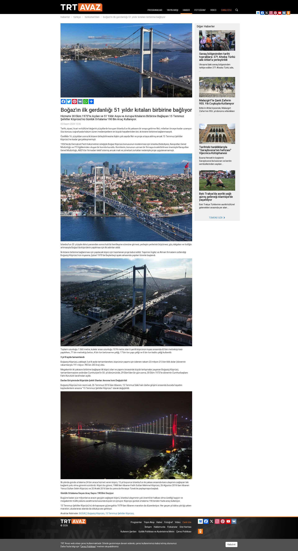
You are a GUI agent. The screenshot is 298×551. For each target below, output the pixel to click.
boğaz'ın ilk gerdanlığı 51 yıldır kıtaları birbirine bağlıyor (134, 17)
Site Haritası (185, 527)
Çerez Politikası (183, 531)
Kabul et (231, 544)
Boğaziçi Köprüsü (96, 513)
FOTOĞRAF (200, 10)
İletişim (148, 527)
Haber (159, 522)
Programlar (136, 522)
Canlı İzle (187, 522)
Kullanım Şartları (128, 531)
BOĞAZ (83, 513)
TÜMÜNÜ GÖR (216, 217)
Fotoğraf (168, 522)
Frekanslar (172, 527)
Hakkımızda (159, 527)
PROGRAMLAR (155, 10)
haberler (65, 17)
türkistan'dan (91, 17)
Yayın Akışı (149, 522)
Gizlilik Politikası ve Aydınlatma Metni (156, 531)
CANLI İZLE (226, 10)
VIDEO (213, 10)
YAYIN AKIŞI (172, 10)
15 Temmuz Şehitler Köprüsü (119, 513)
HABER (186, 10)
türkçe (77, 17)
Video (178, 522)
